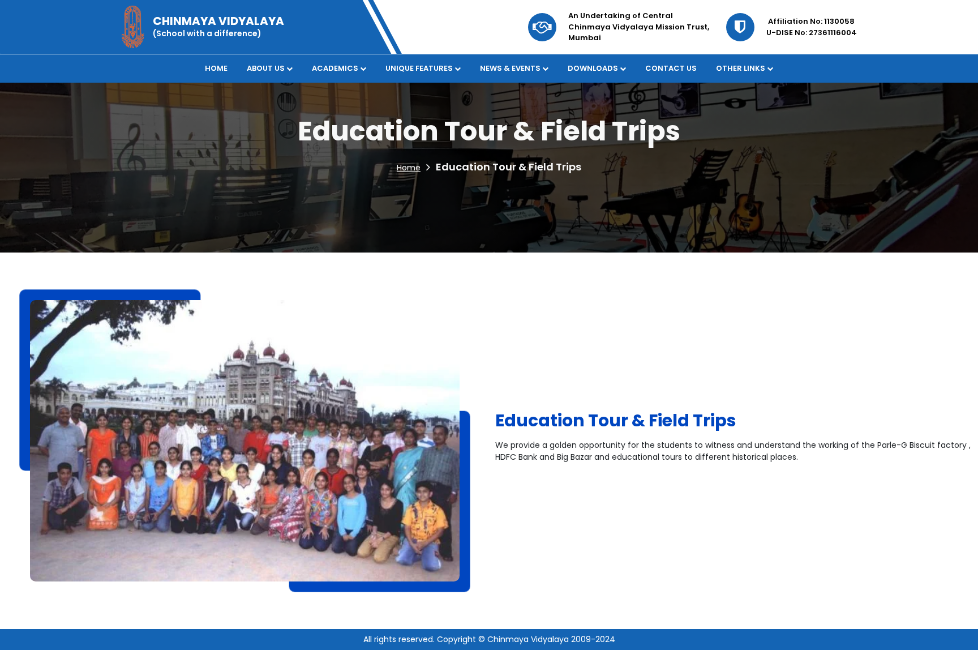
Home (409, 167)
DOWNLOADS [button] (594, 68)
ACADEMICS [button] (336, 68)
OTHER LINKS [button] (741, 68)
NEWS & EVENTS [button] (511, 68)
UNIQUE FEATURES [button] (419, 68)
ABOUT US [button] (266, 68)
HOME (216, 68)
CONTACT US (671, 68)
